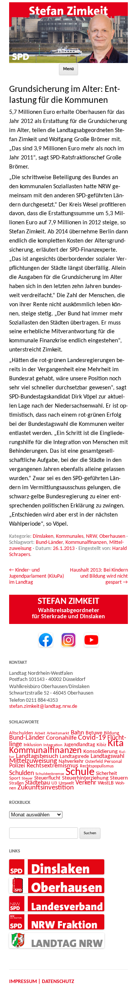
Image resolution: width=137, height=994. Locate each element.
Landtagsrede (74, 756)
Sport (14, 778)
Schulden (21, 773)
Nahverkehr (71, 761)
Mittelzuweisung (33, 761)
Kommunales (69, 536)
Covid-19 (92, 738)
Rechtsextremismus (52, 765)
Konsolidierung (100, 752)
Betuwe (94, 733)
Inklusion (33, 744)
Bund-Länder (49, 542)
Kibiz (101, 744)
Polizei (17, 766)
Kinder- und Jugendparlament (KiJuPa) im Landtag (36, 576)
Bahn (77, 732)
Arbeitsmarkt (58, 733)
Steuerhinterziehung (85, 778)
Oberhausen (112, 536)
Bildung (111, 733)
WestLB (106, 783)
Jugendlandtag (79, 744)
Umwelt (66, 783)
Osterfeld (94, 761)
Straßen (16, 783)
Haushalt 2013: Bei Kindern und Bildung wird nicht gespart (99, 576)
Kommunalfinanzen (86, 542)
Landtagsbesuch (37, 756)
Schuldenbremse (49, 774)
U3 (54, 783)
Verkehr (85, 783)
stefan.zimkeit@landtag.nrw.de (43, 706)
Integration (52, 745)
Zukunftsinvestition (46, 787)
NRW (91, 536)
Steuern (119, 778)
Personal (113, 761)
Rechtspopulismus (97, 766)
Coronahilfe (61, 738)
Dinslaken (43, 536)
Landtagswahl (107, 756)
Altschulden (21, 733)
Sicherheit (106, 774)
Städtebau (37, 783)
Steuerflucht (47, 778)
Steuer (27, 779)
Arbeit (40, 733)
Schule (79, 772)
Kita (116, 744)
